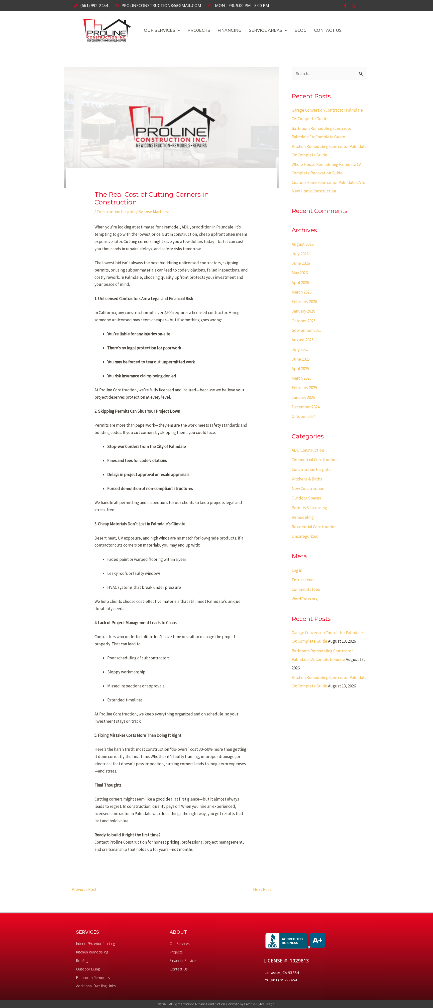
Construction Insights (116, 211)
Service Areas (265, 30)
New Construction (308, 488)
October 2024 (303, 416)
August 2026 (302, 244)
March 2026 (301, 292)
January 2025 (303, 397)
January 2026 (303, 311)
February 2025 (304, 387)
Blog (300, 30)
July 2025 (300, 349)
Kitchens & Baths (307, 479)
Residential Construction (314, 527)
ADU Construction (308, 450)
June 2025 (301, 359)
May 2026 (300, 273)
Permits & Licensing (309, 508)
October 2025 (303, 321)
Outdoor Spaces (306, 498)
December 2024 (305, 407)
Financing (229, 30)
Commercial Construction (315, 459)
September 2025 (306, 330)
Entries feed (303, 580)
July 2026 (300, 254)
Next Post (264, 889)
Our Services (159, 30)
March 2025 (301, 378)
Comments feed (306, 589)
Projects (198, 30)
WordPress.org (305, 599)
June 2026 (301, 263)
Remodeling (303, 517)
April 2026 (300, 282)
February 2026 (304, 301)
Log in (297, 570)
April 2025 (300, 368)
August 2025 (302, 340)
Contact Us (328, 30)
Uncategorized (305, 536)
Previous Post (81, 889)
